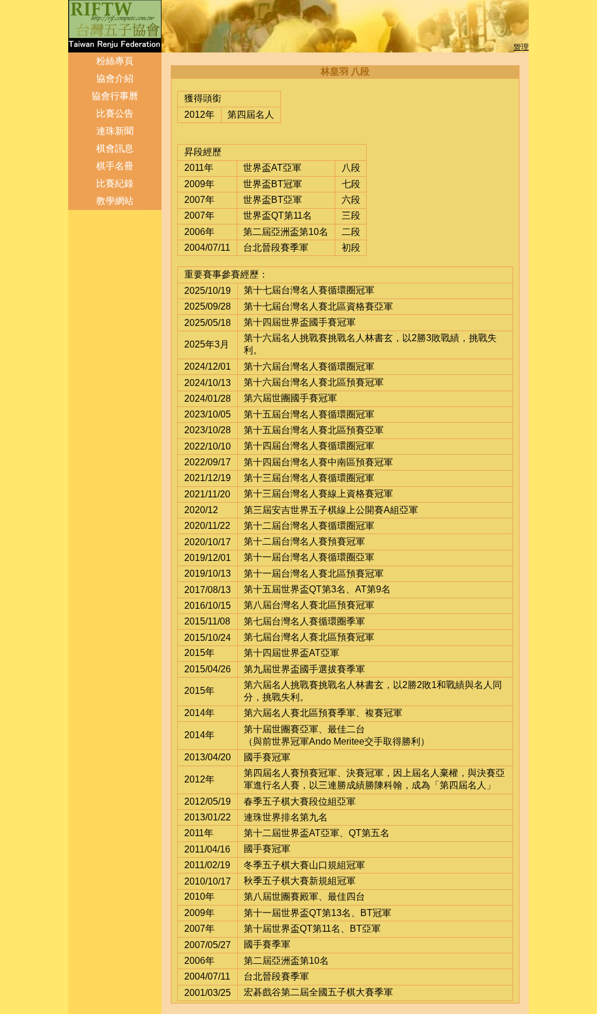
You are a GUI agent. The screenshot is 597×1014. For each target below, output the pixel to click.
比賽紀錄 (115, 183)
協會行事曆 (115, 96)
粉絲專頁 (115, 61)
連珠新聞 (115, 131)
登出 (77, 216)
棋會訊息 (115, 148)
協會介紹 (115, 78)
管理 (521, 47)
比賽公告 (115, 113)
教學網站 (115, 201)
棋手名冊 (115, 166)
